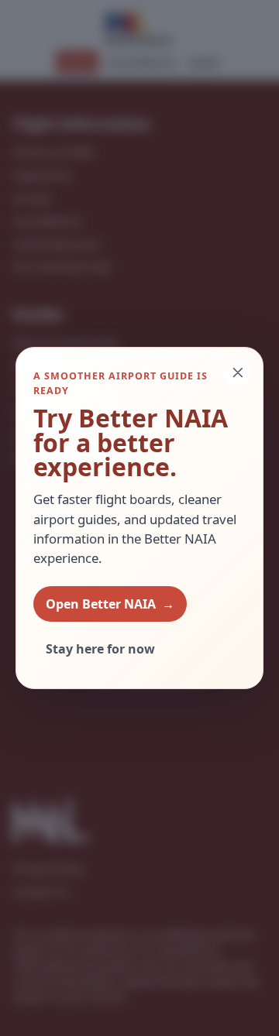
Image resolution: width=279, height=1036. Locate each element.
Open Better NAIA (110, 603)
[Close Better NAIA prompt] (237, 373)
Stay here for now (100, 648)
